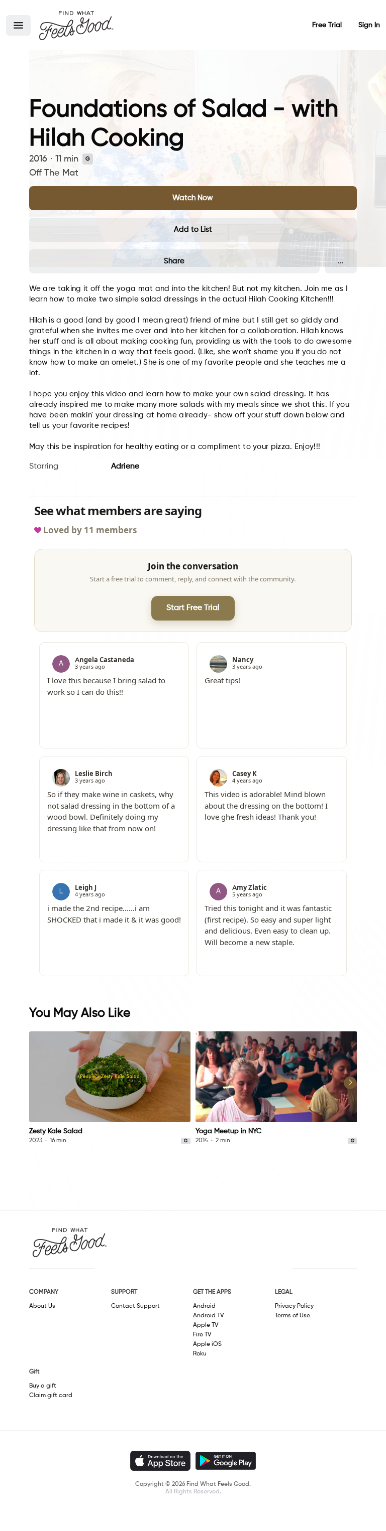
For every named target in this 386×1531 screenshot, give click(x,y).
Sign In (369, 25)
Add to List (193, 229)
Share (174, 261)
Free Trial (327, 25)
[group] (110, 1088)
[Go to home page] (76, 25)
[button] (18, 25)
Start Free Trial (193, 608)
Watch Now (192, 198)
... (341, 261)
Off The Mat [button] (53, 173)
